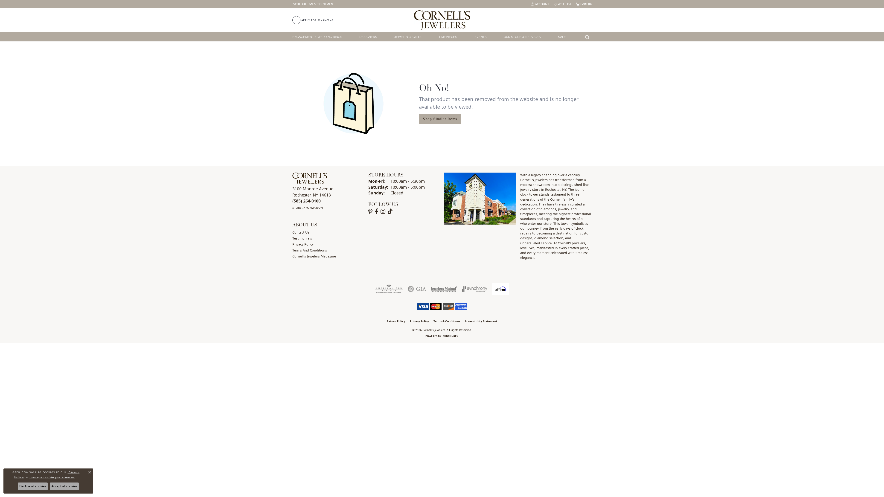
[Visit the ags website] (389, 289)
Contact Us (300, 232)
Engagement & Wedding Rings (317, 37)
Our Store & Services (522, 37)
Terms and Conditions (309, 250)
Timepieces (448, 37)
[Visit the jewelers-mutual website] (444, 289)
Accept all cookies (64, 486)
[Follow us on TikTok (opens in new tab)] (390, 211)
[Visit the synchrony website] (474, 289)
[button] (540, 4)
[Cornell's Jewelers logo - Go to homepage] (442, 20)
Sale (562, 37)
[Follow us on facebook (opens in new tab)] (376, 211)
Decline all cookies (32, 486)
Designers (368, 37)
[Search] (588, 36)
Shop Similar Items (440, 119)
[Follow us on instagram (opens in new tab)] (383, 211)
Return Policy (396, 321)
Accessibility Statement (481, 321)
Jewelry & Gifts (408, 37)
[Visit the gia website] (417, 289)
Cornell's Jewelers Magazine (314, 256)
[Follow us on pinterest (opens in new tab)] (370, 211)
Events (480, 37)
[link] (313, 4)
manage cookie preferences (52, 477)
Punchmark (450, 336)
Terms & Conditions (446, 321)
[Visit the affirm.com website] (500, 289)
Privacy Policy (303, 244)
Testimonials (302, 238)
